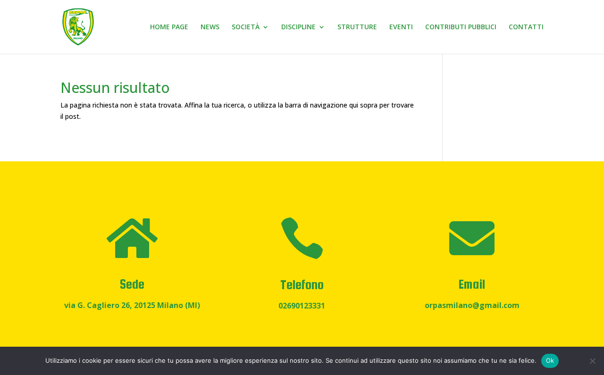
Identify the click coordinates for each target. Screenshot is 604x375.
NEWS (210, 27)
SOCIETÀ (246, 27)
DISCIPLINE (298, 27)
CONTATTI (526, 27)
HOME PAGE (169, 27)
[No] (592, 361)
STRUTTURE (357, 27)
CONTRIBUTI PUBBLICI (460, 27)
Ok (550, 360)
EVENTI (401, 27)
